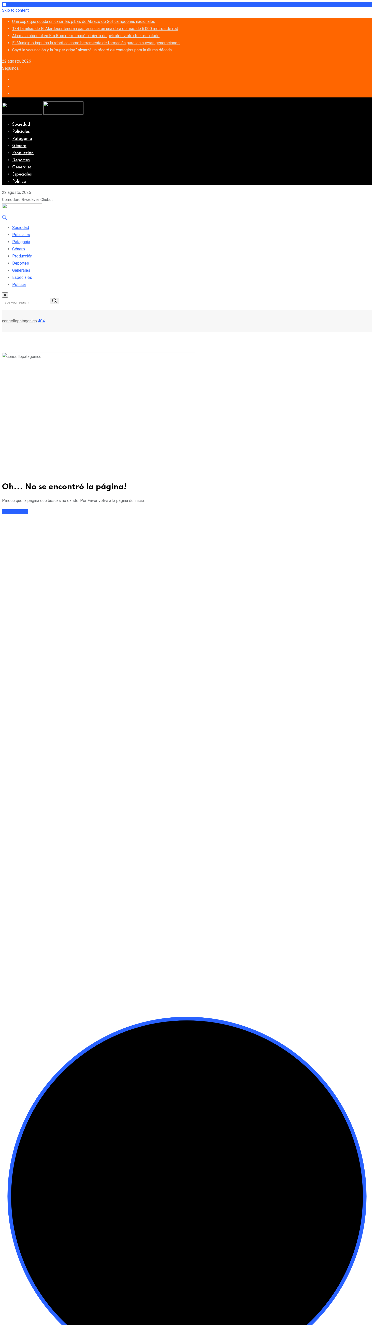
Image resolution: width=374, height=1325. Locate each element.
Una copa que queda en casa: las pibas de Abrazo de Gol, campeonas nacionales (83, 21)
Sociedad (21, 125)
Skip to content (15, 10)
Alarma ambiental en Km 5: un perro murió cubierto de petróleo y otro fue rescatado (86, 35)
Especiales (22, 174)
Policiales (21, 132)
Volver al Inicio (15, 511)
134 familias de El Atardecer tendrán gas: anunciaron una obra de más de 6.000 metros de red (95, 28)
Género (19, 146)
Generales (22, 167)
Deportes (21, 160)
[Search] (4, 218)
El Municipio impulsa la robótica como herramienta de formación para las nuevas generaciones (96, 42)
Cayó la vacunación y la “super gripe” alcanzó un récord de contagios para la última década (92, 50)
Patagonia (22, 139)
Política (19, 182)
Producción (23, 153)
